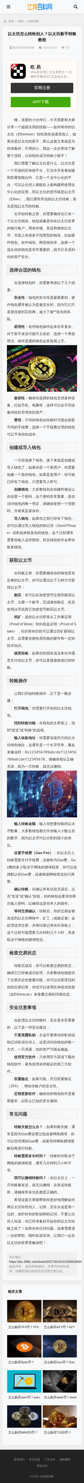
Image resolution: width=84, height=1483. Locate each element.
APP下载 (41, 102)
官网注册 (42, 87)
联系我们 (19, 1459)
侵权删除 (65, 1459)
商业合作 (42, 1465)
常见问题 (34, 1459)
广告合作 (49, 1459)
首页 (11, 21)
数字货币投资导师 (23, 47)
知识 (21, 21)
